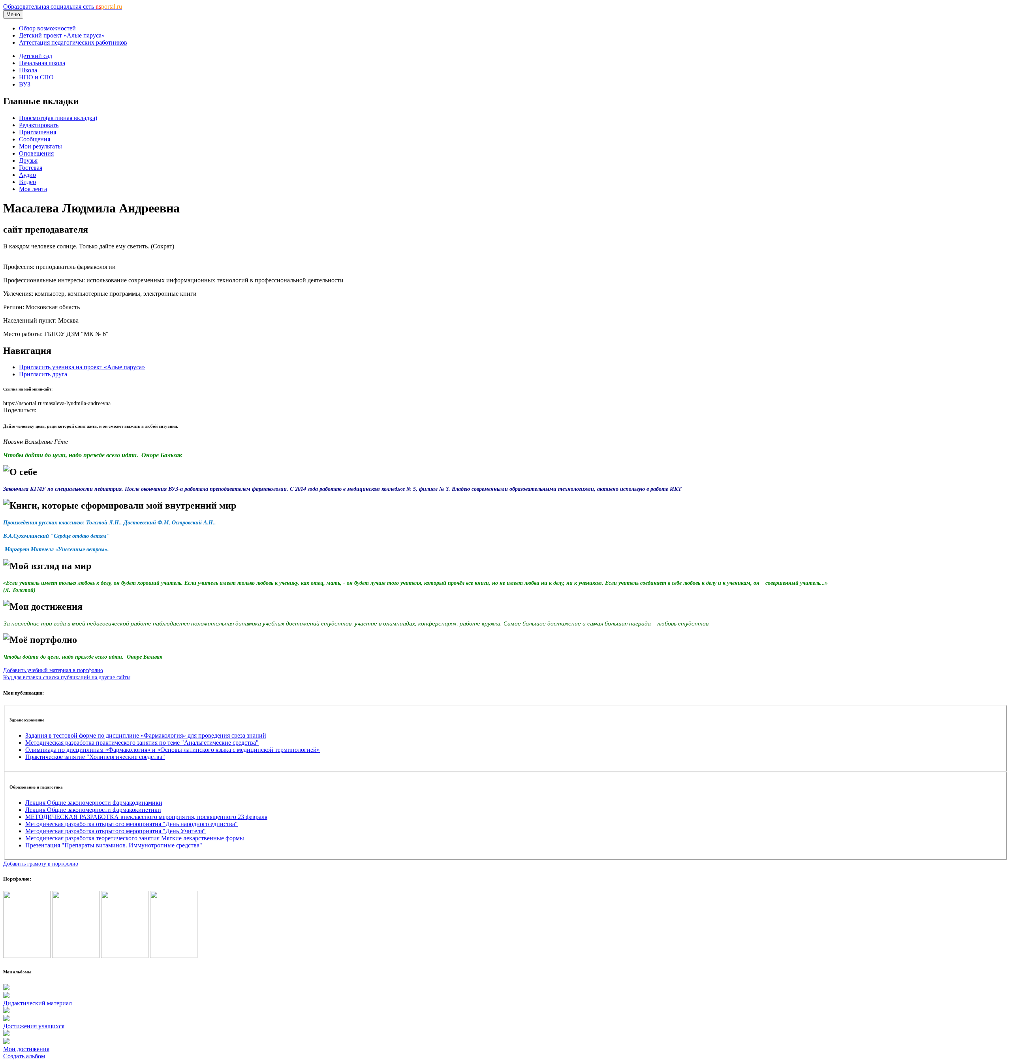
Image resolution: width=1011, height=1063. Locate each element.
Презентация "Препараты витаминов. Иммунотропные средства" (113, 845)
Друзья (28, 160)
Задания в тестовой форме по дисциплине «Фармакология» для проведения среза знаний (145, 735)
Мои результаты (40, 146)
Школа (28, 70)
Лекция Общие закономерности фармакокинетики (93, 809)
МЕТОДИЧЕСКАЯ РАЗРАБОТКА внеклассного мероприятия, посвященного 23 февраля (146, 816)
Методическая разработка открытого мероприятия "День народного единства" (131, 824)
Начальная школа (42, 63)
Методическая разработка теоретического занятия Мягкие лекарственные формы (134, 838)
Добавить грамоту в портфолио (40, 863)
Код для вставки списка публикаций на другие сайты (66, 677)
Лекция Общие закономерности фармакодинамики (93, 802)
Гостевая (30, 167)
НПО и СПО (36, 77)
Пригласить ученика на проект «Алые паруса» (82, 367)
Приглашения (37, 132)
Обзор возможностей (47, 28)
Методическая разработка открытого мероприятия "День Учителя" (115, 831)
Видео (27, 181)
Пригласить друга (43, 374)
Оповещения (36, 153)
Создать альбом (24, 1056)
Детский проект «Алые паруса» (62, 35)
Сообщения (34, 139)
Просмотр (58, 118)
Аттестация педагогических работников (73, 42)
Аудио (27, 174)
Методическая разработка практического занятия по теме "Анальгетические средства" (142, 742)
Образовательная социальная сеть (62, 6)
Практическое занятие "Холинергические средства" (95, 756)
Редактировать (38, 125)
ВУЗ (24, 84)
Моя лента (33, 189)
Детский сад (35, 56)
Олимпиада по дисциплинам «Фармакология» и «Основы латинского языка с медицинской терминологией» (172, 749)
